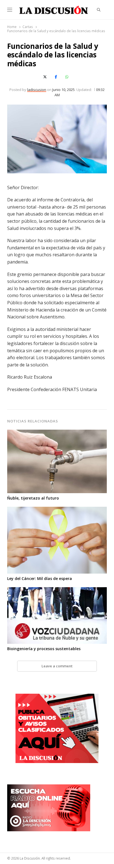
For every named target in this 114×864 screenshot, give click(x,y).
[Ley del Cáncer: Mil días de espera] (57, 510)
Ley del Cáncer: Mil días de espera (39, 578)
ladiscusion (36, 89)
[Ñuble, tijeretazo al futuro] (57, 432)
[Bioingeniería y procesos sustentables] (57, 590)
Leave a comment (57, 665)
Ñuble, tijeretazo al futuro (33, 498)
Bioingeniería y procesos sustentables (44, 648)
